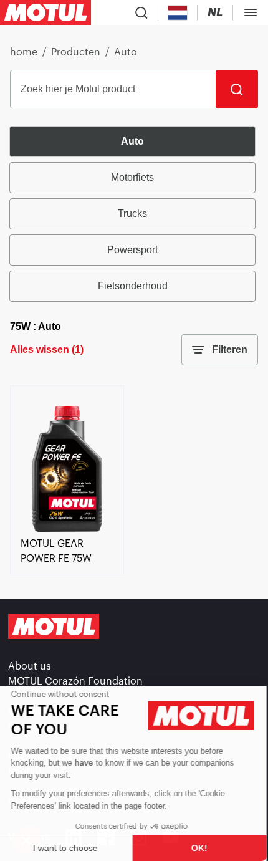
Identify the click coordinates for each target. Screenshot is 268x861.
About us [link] (29, 666)
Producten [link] (75, 52)
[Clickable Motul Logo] (45, 12)
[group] (134, 213)
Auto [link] (125, 52)
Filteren (229, 349)
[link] (67, 529)
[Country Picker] (178, 13)
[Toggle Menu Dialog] (250, 12)
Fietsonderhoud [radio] (133, 286)
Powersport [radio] (132, 249)
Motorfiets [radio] (132, 177)
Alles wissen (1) (47, 349)
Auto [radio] (132, 141)
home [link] (23, 52)
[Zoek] (237, 89)
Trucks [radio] (132, 213)
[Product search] (141, 12)
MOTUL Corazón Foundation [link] (75, 681)
